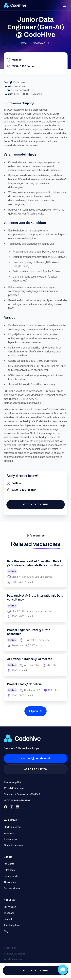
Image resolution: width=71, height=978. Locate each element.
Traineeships (10, 839)
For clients (9, 864)
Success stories (12, 888)
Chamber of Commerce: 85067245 (22, 794)
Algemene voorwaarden (14, 953)
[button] (64, 5)
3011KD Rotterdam (14, 788)
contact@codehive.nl (35, 758)
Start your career (12, 827)
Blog (6, 931)
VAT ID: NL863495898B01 (17, 800)
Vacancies (9, 833)
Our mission (10, 907)
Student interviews (13, 845)
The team (9, 913)
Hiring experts (11, 876)
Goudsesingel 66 (12, 782)
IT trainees (9, 870)
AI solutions (10, 882)
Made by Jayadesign (13, 959)
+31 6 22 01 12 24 (35, 769)
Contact (8, 919)
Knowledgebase (12, 925)
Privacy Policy (10, 948)
